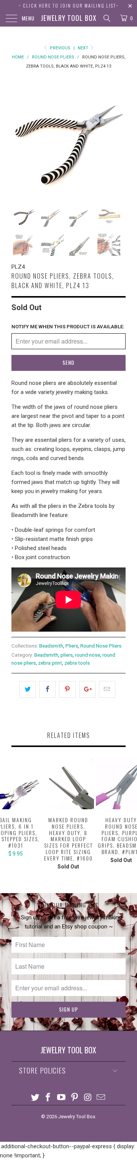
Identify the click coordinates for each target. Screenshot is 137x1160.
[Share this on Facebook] (47, 689)
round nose (87, 655)
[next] (118, 135)
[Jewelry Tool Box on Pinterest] (75, 1098)
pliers (67, 655)
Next (83, 48)
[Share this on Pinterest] (67, 689)
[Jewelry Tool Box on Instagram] (88, 1098)
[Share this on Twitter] (27, 689)
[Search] (106, 18)
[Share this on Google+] (87, 689)
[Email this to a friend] (107, 689)
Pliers (71, 646)
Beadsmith (51, 646)
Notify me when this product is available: (67, 326)
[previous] (18, 135)
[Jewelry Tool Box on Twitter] (35, 1098)
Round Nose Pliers (100, 646)
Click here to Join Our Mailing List (69, 5)
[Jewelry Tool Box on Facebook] (48, 1098)
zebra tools (77, 663)
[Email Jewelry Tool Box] (101, 1098)
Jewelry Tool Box (69, 18)
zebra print (50, 663)
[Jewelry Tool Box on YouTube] (61, 1098)
